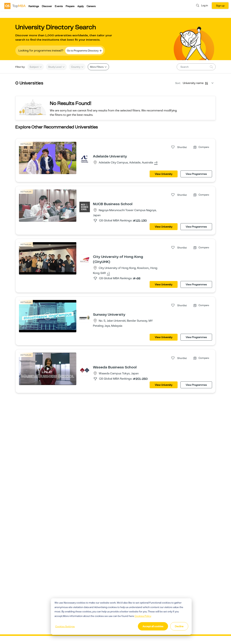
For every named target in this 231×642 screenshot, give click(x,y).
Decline (179, 626)
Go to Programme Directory (83, 50)
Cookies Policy (143, 616)
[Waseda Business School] (84, 370)
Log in (204, 5)
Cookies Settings (65, 626)
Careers (91, 6)
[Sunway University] (84, 317)
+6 (156, 163)
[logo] (15, 6)
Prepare (70, 6)
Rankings (34, 6)
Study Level (55, 66)
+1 (108, 273)
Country (76, 66)
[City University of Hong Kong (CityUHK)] (84, 259)
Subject (34, 66)
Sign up (220, 5)
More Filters (97, 66)
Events (59, 6)
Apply (80, 6)
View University (163, 174)
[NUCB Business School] (84, 207)
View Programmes (196, 174)
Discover (47, 6)
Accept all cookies (153, 626)
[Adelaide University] (84, 159)
